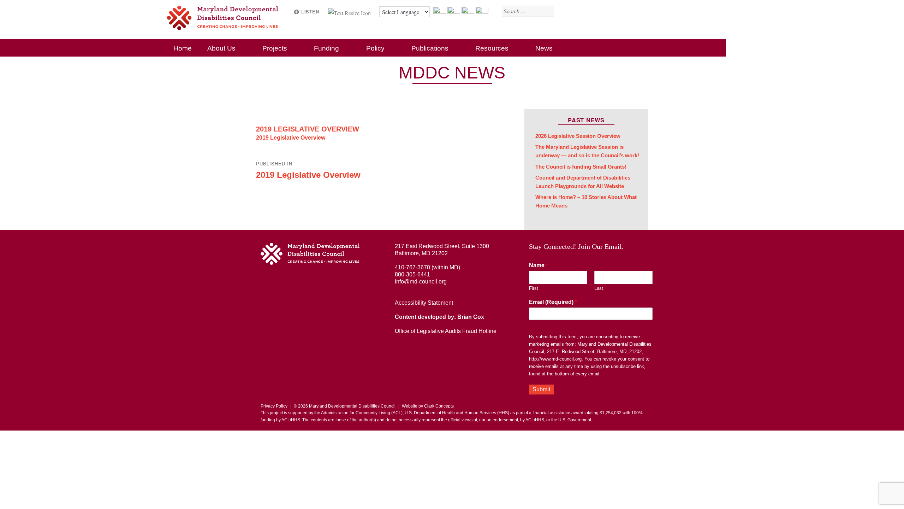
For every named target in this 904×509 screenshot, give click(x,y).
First (533, 288)
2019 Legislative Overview (307, 129)
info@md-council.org (421, 282)
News (544, 48)
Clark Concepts (439, 406)
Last (598, 288)
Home (182, 48)
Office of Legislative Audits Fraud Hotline (445, 331)
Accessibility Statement (424, 303)
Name (538, 265)
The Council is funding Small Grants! (580, 167)
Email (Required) (553, 302)
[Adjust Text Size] (350, 12)
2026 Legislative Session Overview (577, 136)
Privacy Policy (274, 406)
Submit (541, 389)
